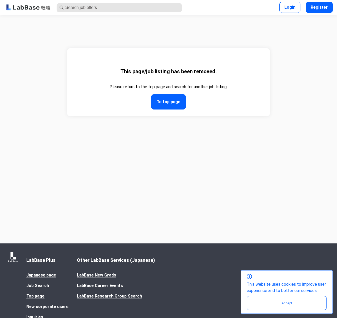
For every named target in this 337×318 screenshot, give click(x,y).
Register (319, 7)
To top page (168, 101)
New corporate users (47, 306)
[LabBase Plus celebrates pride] (28, 7)
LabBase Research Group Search (109, 296)
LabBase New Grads (96, 275)
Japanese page (41, 275)
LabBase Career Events (100, 285)
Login (289, 7)
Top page (35, 296)
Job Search (37, 285)
